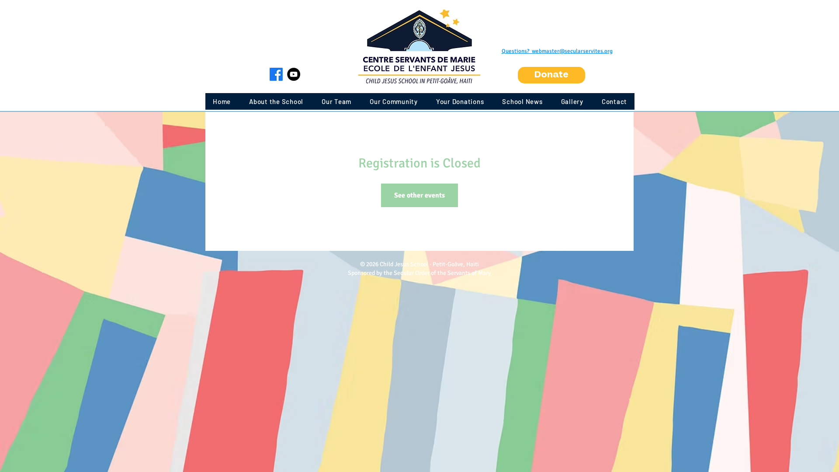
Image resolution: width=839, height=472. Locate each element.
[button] (551, 75)
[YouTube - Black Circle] (293, 74)
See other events (419, 195)
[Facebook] (276, 74)
